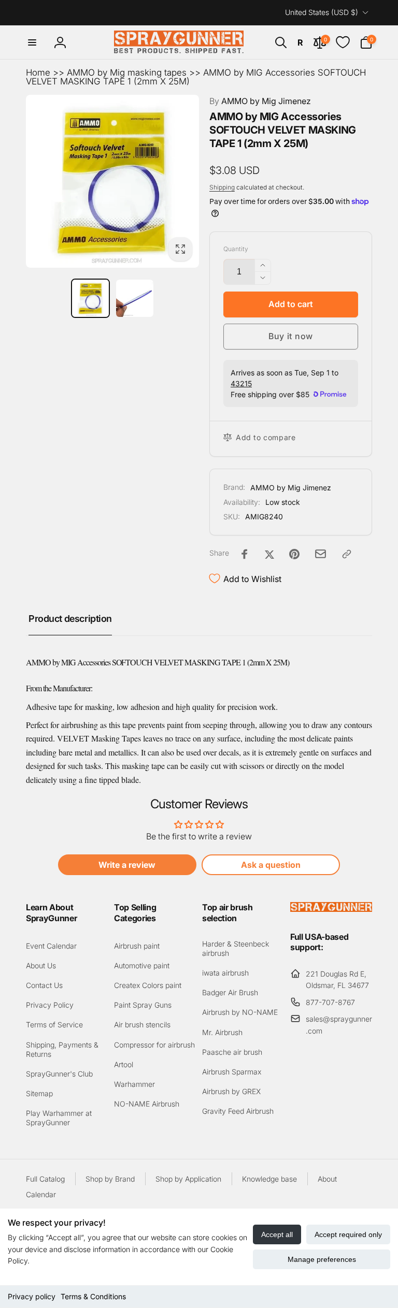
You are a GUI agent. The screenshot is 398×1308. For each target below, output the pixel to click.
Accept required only (348, 1234)
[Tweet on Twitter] (269, 554)
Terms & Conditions (93, 1296)
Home (38, 72)
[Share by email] (320, 553)
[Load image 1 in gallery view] (90, 298)
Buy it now (290, 336)
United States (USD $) (321, 12)
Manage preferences (322, 1259)
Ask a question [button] (271, 865)
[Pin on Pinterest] (294, 554)
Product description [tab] (70, 618)
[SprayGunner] (331, 909)
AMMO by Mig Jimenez (260, 101)
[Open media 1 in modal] (112, 181)
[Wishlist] (342, 42)
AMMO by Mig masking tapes (127, 72)
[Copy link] (347, 554)
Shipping (222, 187)
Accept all (277, 1234)
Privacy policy (31, 1296)
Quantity (235, 248)
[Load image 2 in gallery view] (134, 298)
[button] (32, 42)
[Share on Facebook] (244, 554)
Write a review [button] (126, 865)
